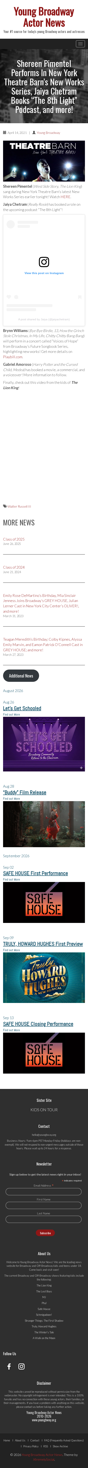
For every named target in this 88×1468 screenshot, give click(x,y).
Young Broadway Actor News (44, 16)
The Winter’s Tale (44, 1332)
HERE (65, 196)
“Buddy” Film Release (24, 792)
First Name (44, 1199)
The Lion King (44, 1285)
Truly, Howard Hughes (44, 1326)
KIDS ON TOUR (44, 1109)
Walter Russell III (19, 506)
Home (6, 1440)
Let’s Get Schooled (22, 708)
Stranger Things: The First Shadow (44, 1320)
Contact (34, 1440)
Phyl (44, 1303)
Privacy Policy (30, 1446)
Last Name (43, 1213)
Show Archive (60, 1446)
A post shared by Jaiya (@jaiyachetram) (44, 319)
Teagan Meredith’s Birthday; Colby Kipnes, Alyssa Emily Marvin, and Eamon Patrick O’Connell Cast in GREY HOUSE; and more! (43, 644)
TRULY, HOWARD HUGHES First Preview (43, 944)
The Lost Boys (44, 1291)
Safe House (44, 1309)
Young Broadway (48, 132)
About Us (20, 1440)
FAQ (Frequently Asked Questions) (64, 1440)
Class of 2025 (14, 539)
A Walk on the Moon (44, 1338)
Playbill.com (12, 357)
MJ (44, 1297)
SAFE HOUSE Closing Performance (38, 1024)
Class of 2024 (14, 567)
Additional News (21, 676)
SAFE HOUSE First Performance (35, 873)
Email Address (44, 1185)
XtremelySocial (43, 1459)
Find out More (11, 714)
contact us (30, 1406)
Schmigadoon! (44, 1314)
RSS (45, 1446)
